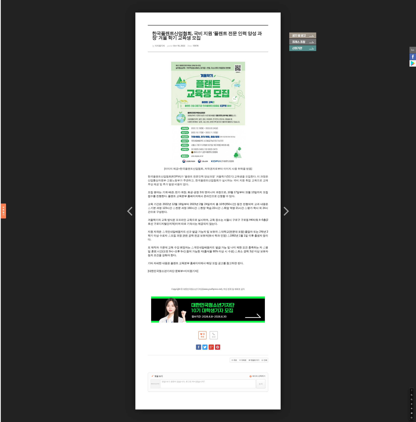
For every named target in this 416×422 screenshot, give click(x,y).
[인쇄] (411, 417)
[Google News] (413, 63)
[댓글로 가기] (411, 413)
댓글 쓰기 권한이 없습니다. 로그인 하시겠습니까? (183, 381)
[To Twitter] (205, 345)
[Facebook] (413, 56)
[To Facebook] (199, 345)
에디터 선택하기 (258, 376)
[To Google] (211, 345)
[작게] (411, 399)
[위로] (411, 404)
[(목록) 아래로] (411, 408)
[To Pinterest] (218, 345)
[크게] (411, 395)
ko (412, 49)
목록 (3, 211)
